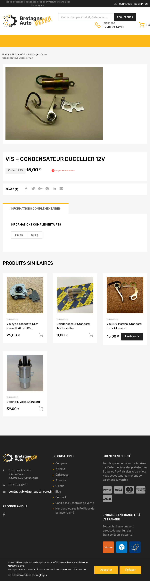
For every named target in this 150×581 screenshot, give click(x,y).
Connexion (125, 4)
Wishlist (60, 469)
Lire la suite (132, 336)
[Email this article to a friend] (60, 188)
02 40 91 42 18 (112, 27)
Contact (60, 497)
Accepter (106, 569)
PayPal (119, 471)
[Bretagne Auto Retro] (27, 25)
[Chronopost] (121, 547)
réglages (41, 575)
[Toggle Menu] (145, 39)
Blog (58, 491)
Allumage (33, 54)
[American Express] (140, 490)
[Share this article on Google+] (39, 188)
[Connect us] (4, 514)
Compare (61, 463)
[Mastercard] (129, 490)
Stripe (107, 471)
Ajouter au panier (41, 335)
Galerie (59, 486)
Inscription (141, 4)
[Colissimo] (108, 547)
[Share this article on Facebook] (25, 188)
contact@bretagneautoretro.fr (31, 491)
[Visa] (118, 490)
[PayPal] (107, 490)
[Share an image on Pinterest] (46, 188)
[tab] (36, 208)
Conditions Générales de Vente (74, 503)
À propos (60, 480)
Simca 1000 (18, 54)
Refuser (130, 569)
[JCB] (107, 499)
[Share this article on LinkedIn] (53, 188)
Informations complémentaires (36, 208)
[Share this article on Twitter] (32, 188)
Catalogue (62, 474)
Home (5, 54)
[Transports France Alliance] (135, 547)
